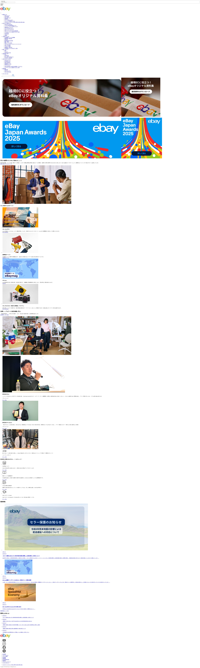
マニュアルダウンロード (9, 28)
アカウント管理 (7, 46)
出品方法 (6, 39)
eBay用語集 (7, 33)
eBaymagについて (8, 63)
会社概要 (4, 654)
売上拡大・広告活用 (8, 57)
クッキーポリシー (5, 662)
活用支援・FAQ (5, 53)
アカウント (7, 34)
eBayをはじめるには (8, 24)
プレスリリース (5, 655)
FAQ (5, 54)
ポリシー (6, 51)
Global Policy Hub (8, 52)
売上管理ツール (7, 61)
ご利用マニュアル (5, 36)
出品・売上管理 (7, 45)
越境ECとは (4, 14)
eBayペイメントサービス (9, 29)
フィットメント (7, 65)
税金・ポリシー (5, 49)
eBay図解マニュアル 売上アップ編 (11, 48)
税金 (5, 50)
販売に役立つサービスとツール (6, 163)
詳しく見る (4, 400)
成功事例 (6, 18)
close (1, 5)
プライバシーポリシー (6, 661)
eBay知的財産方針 (5, 659)
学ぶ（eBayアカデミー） (9, 56)
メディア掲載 (5, 656)
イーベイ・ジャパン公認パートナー (11, 26)
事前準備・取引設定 (8, 38)
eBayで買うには (7, 17)
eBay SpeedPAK (7, 62)
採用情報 (4, 658)
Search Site (3, 1)
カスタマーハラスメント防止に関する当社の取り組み (15, 22)
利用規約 (4, 660)
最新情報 (4, 68)
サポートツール (7, 60)
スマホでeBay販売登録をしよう (10, 25)
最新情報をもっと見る (4, 610)
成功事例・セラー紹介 (4, 314)
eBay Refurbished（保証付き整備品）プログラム (13, 66)
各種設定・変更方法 (8, 47)
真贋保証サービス (8, 64)
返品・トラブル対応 (8, 42)
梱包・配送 (7, 41)
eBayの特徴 (7, 16)
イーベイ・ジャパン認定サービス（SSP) (12, 67)
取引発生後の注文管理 (9, 40)
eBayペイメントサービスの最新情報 (11, 30)
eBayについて (7, 15)
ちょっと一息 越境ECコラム (10, 21)
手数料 (6, 35)
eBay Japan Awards (8, 71)
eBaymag (4, 283)
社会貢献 (4, 657)
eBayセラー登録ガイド (6, 23)
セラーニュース (7, 70)
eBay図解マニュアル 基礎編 (10, 37)
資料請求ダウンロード (9, 27)
